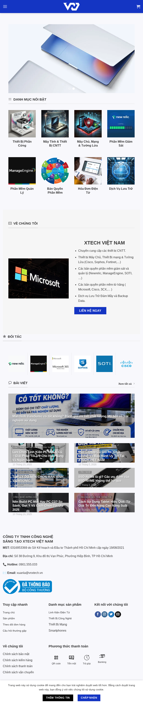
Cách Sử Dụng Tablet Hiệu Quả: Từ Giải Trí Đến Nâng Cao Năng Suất (104, 504)
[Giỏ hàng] (138, 6)
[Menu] (5, 6)
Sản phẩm (9, 618)
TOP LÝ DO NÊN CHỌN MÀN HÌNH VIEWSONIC (37, 479)
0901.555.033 (28, 564)
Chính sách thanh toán (18, 666)
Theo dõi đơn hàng (14, 624)
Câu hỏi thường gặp (14, 630)
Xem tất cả (125, 383)
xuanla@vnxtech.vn (30, 572)
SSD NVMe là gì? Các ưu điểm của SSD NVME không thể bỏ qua (103, 479)
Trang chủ (9, 612)
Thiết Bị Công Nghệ (60, 618)
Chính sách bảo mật (16, 654)
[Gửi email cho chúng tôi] (118, 614)
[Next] (127, 59)
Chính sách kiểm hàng (17, 660)
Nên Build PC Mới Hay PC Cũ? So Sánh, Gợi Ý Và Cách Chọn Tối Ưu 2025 (37, 505)
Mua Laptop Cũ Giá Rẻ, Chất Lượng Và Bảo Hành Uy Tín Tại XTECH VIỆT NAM (101, 456)
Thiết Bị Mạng (58, 624)
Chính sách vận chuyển (18, 672)
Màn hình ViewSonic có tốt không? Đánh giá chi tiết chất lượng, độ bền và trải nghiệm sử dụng (70, 418)
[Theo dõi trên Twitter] (111, 614)
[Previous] (15, 59)
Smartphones (57, 630)
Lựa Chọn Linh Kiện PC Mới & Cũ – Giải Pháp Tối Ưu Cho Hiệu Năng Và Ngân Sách (37, 456)
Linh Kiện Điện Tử (59, 612)
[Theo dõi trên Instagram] (104, 614)
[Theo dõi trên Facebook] (98, 614)
